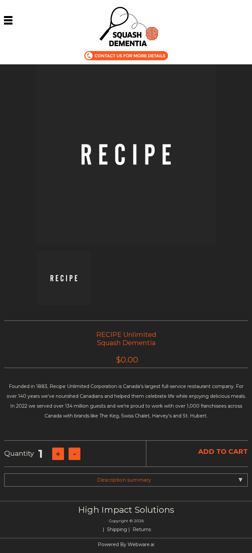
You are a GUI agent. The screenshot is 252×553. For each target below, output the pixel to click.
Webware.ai (141, 544)
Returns (142, 529)
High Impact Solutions (126, 510)
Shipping (117, 529)
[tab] (126, 480)
